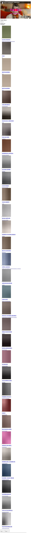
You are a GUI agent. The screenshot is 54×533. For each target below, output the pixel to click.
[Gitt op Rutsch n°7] (6, 532)
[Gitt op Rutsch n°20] (17, 532)
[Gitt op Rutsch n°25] (21, 532)
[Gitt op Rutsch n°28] (24, 532)
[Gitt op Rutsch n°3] (3, 532)
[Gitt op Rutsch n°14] (12, 532)
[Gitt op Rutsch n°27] (23, 532)
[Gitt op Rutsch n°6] (5, 532)
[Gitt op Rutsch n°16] (14, 532)
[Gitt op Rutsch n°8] (7, 532)
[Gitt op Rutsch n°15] (13, 532)
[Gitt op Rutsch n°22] (19, 532)
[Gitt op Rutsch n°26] (22, 532)
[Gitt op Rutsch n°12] (10, 532)
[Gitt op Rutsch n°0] (0, 532)
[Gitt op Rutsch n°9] (8, 532)
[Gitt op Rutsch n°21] (18, 532)
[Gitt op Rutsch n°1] (1, 532)
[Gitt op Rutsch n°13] (11, 532)
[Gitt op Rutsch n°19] (16, 532)
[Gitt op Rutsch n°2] (2, 532)
